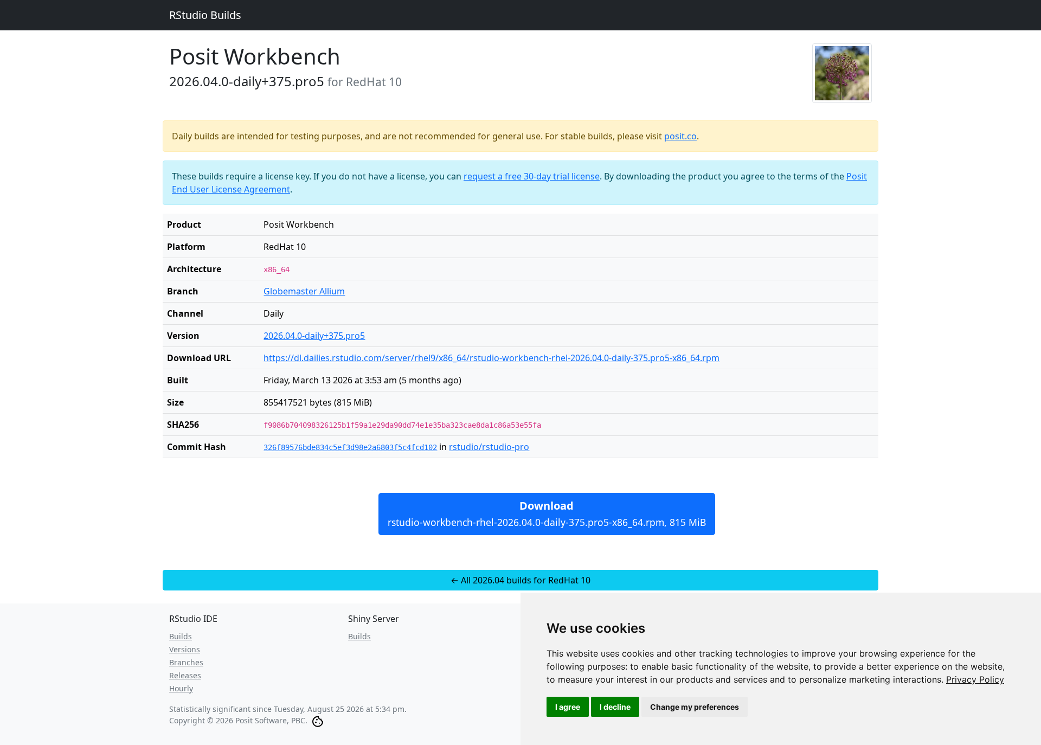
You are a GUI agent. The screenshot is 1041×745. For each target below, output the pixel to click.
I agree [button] (567, 706)
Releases (185, 675)
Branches (186, 662)
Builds (180, 636)
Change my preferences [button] (694, 706)
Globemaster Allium (304, 291)
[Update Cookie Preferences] (317, 720)
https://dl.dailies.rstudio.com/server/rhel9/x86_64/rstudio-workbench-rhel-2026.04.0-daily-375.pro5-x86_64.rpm (491, 358)
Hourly (181, 688)
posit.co (680, 136)
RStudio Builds (205, 15)
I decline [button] (615, 706)
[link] (975, 679)
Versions (184, 649)
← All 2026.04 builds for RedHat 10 (520, 580)
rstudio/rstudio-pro (489, 447)
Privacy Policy (975, 679)
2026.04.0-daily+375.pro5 (314, 336)
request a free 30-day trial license (532, 176)
